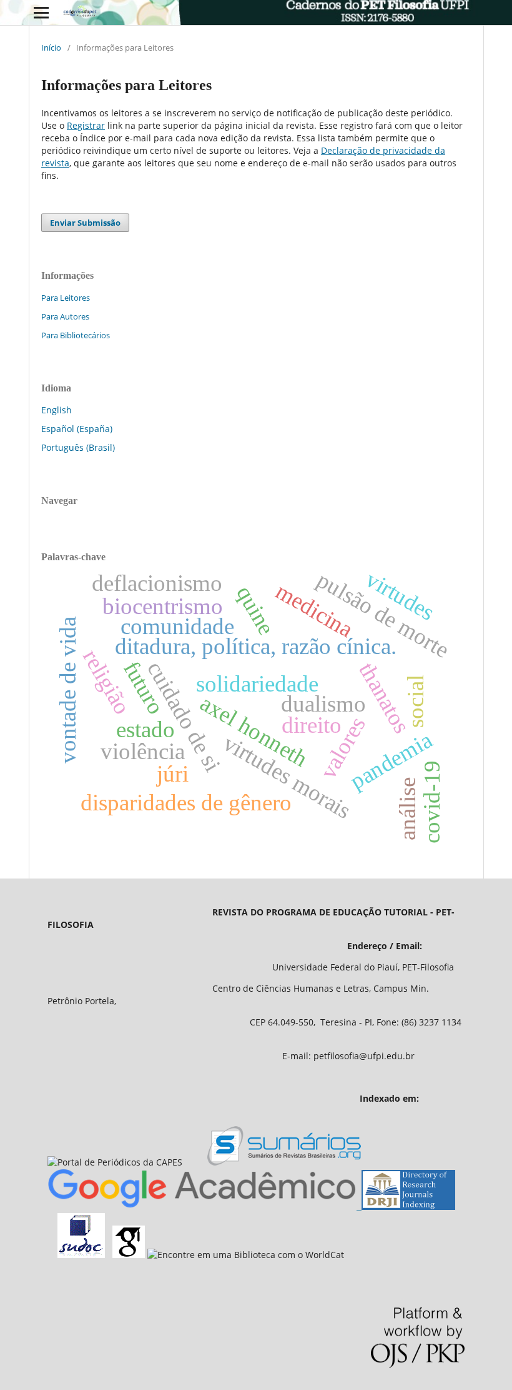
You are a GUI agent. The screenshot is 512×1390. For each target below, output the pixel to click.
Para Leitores (65, 297)
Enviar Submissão (85, 222)
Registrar (86, 125)
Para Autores (65, 316)
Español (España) (76, 429)
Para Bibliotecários (75, 335)
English (56, 410)
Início (51, 47)
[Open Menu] (41, 12)
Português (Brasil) (78, 447)
